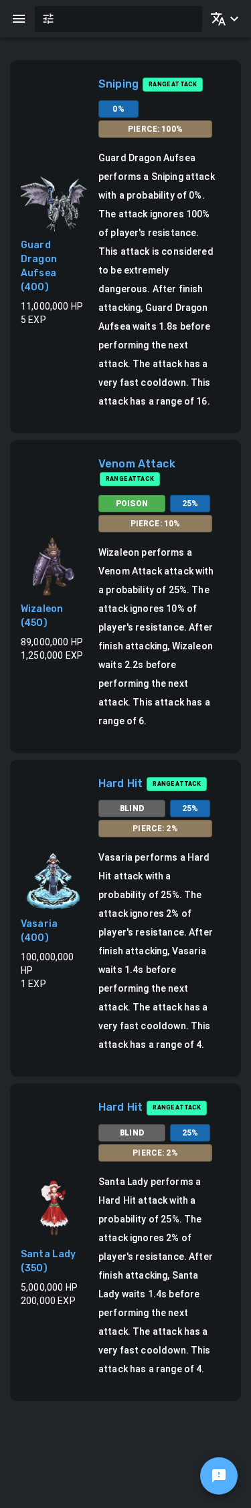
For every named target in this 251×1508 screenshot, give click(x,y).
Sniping (118, 84)
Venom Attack (136, 463)
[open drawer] (19, 19)
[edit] (219, 1476)
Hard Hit (120, 783)
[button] (222, 18)
